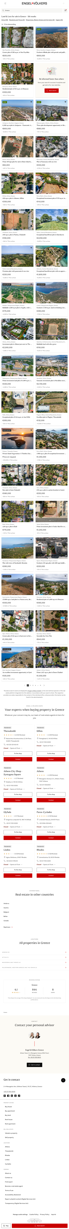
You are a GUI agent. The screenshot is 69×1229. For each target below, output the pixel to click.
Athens (40, 771)
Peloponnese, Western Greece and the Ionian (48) (40, 20)
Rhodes (40, 849)
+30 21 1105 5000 (9, 1092)
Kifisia (39, 731)
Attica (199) (4, 20)
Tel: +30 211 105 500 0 (34, 1057)
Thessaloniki (10, 731)
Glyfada (7, 812)
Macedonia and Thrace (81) (17, 20)
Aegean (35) (59, 20)
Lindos (7, 849)
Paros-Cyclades (44, 812)
